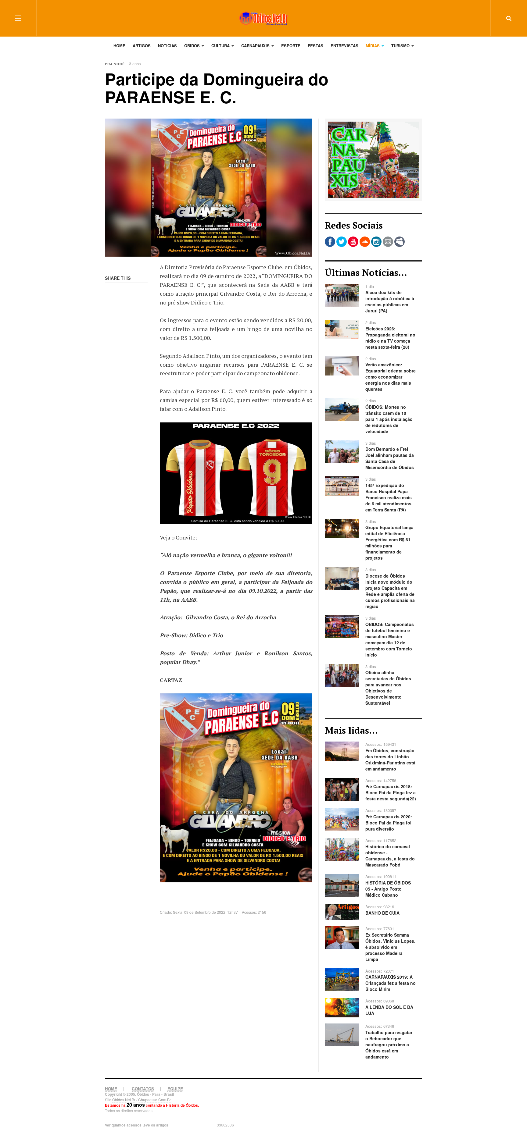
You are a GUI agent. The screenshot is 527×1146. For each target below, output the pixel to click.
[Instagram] (376, 241)
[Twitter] (341, 241)
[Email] (388, 241)
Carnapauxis (256, 45)
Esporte (290, 45)
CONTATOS (143, 1088)
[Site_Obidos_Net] (373, 159)
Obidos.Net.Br (123, 1099)
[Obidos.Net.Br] (263, 18)
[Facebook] (330, 241)
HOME (111, 1088)
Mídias (373, 45)
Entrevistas (344, 45)
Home (119, 45)
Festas (315, 45)
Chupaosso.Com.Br (154, 1099)
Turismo (401, 45)
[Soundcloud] (364, 241)
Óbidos (192, 45)
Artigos (142, 45)
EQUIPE (175, 1088)
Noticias (167, 45)
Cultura (221, 45)
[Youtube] (353, 241)
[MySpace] (399, 241)
